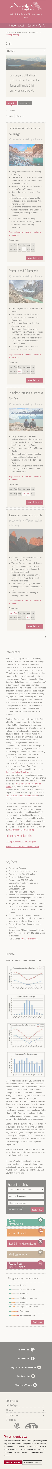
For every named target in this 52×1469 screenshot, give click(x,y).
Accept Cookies (13, 1462)
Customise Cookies (32, 1463)
